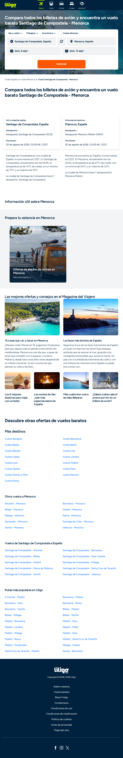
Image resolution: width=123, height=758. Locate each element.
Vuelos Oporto (12, 468)
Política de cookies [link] (61, 719)
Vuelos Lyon (11, 462)
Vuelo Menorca (28, 79)
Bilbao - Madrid (71, 609)
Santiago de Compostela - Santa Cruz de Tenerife (89, 568)
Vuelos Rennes (71, 474)
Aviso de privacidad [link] (61, 724)
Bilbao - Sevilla (71, 615)
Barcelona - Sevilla (15, 609)
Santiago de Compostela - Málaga (81, 562)
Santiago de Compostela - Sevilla (22, 574)
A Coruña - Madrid (14, 597)
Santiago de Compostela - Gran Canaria (84, 556)
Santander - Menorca (16, 521)
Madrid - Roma (13, 639)
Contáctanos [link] (61, 702)
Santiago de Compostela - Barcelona (82, 550)
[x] (67, 747)
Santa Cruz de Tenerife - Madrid (22, 651)
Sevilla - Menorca (14, 527)
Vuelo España (11, 79)
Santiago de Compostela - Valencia (81, 574)
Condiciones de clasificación (61, 713)
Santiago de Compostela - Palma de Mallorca (29, 568)
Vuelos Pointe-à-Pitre (16, 474)
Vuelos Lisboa (12, 456)
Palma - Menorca (72, 515)
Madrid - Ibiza (70, 621)
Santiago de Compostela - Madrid (23, 562)
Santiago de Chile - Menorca (78, 521)
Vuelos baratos (61, 692)
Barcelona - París (14, 603)
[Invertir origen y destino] (61, 41)
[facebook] (55, 747)
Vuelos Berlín (70, 444)
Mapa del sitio (61, 730)
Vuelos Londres (71, 456)
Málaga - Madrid (71, 645)
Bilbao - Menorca (14, 509)
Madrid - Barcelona (15, 621)
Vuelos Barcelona (72, 438)
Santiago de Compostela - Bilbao (22, 556)
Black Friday (61, 697)
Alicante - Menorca (15, 503)
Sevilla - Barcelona (73, 651)
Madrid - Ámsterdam (16, 645)
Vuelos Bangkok (13, 438)
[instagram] (61, 747)
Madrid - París (70, 633)
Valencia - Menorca (73, 527)
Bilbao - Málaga (13, 615)
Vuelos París (69, 468)
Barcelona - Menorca (74, 503)
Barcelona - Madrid (73, 597)
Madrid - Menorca (72, 509)
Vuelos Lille (69, 450)
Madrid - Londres (14, 627)
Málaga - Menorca (14, 515)
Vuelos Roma (12, 480)
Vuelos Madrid (70, 462)
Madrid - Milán (70, 627)
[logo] (10, 5)
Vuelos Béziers (13, 450)
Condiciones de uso (61, 708)
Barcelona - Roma (72, 603)
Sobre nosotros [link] (62, 686)
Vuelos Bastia (12, 444)
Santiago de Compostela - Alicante (23, 550)
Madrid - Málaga (13, 633)
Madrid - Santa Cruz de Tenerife (80, 639)
